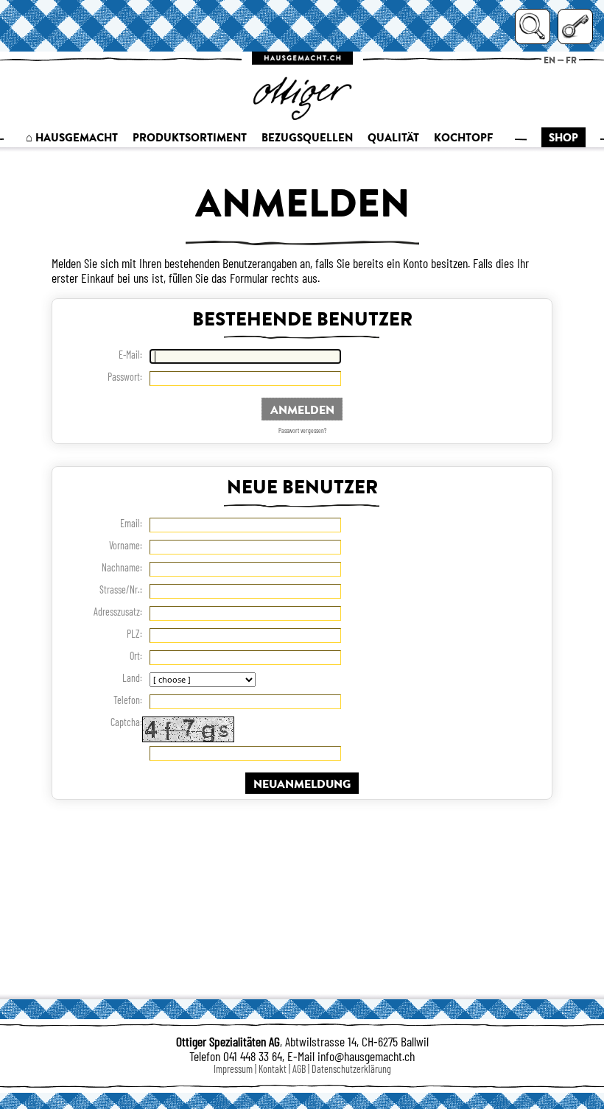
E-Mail (129, 355)
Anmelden (302, 409)
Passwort (124, 377)
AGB (299, 1069)
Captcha (125, 722)
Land (131, 678)
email (130, 523)
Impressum (233, 1069)
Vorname (124, 546)
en (549, 60)
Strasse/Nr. (119, 590)
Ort (135, 656)
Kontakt (273, 1069)
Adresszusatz (117, 612)
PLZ (133, 634)
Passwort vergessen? (302, 430)
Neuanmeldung (302, 783)
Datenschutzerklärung (351, 1069)
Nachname (121, 568)
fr (571, 60)
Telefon (126, 700)
